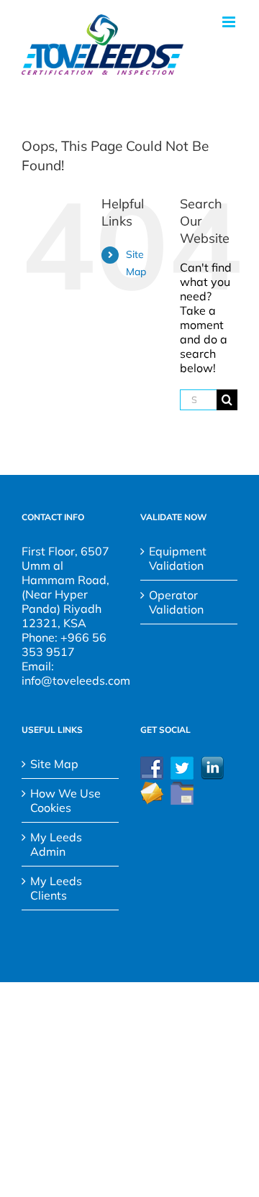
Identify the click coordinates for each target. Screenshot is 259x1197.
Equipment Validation (177, 558)
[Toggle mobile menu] (229, 21)
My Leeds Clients (56, 888)
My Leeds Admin (56, 844)
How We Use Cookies (65, 800)
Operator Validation (176, 602)
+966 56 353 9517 (64, 644)
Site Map (54, 764)
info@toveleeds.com (76, 680)
